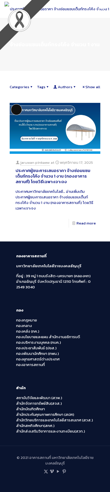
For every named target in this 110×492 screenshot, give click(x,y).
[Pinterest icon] (64, 471)
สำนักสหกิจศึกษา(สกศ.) (35, 425)
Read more (86, 223)
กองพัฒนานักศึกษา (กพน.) (37, 353)
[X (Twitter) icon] (46, 471)
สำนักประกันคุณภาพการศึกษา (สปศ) (45, 414)
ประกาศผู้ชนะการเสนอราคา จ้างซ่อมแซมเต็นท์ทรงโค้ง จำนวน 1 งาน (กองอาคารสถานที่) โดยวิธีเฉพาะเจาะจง (53, 176)
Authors (65, 87)
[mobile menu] (102, 9)
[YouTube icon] (58, 471)
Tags (41, 87)
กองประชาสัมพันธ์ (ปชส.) (36, 348)
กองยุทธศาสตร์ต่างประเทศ (38, 359)
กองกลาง (24, 325)
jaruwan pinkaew (35, 162)
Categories (19, 87)
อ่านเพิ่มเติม (54, 200)
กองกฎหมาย (26, 320)
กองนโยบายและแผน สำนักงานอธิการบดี (48, 337)
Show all (92, 87)
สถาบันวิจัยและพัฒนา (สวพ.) (39, 398)
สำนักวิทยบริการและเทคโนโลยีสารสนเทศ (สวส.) (54, 420)
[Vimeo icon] (52, 471)
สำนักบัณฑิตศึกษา (30, 409)
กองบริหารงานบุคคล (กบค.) (38, 342)
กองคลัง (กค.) (27, 331)
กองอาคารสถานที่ (30, 364)
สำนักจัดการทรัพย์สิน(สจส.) (39, 403)
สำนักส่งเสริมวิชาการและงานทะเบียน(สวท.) (50, 431)
